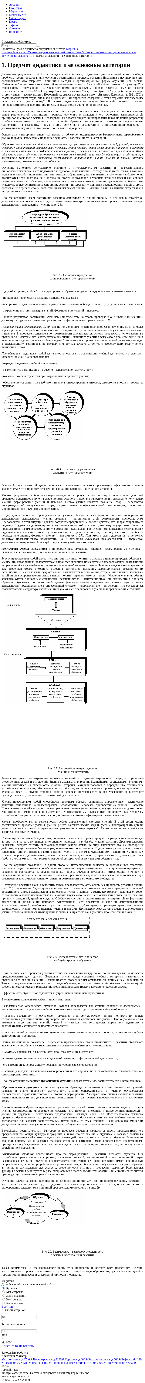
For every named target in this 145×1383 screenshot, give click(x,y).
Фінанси (14, 28)
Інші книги (16, 31)
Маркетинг (16, 11)
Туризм (14, 25)
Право (13, 21)
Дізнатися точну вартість (18, 1345)
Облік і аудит (17, 18)
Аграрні (14, 4)
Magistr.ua (72, 49)
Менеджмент (17, 14)
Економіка (15, 8)
